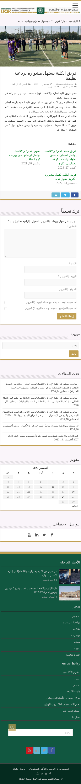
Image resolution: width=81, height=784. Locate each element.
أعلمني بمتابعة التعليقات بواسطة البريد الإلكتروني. (50, 302)
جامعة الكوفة (73, 691)
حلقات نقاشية (73, 654)
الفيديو (77, 685)
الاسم (72, 263)
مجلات (77, 641)
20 (28, 491)
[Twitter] (44, 535)
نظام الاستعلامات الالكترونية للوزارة (61, 704)
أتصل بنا (76, 717)
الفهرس (76, 616)
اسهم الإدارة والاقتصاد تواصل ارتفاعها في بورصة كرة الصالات (24, 155)
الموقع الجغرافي (71, 710)
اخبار (64, 21)
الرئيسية (73, 21)
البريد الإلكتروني (67, 276)
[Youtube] (29, 535)
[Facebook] (51, 535)
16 (73, 491)
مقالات (76, 628)
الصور (77, 678)
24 (63, 496)
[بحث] (12, 727)
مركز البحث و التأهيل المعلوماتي (63, 697)
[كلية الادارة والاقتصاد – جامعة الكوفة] (40, 11)
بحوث (77, 648)
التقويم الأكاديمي (71, 672)
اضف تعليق (68, 86)
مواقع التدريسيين (71, 622)
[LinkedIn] (36, 535)
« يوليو (75, 505)
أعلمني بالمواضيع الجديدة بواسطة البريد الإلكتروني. (50, 308)
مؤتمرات (75, 635)
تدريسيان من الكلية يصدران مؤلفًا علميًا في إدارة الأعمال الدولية (46, 425)
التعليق (71, 226)
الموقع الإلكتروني (67, 289)
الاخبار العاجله (15, 84)
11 (53, 486)
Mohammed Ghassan (64, 84)
